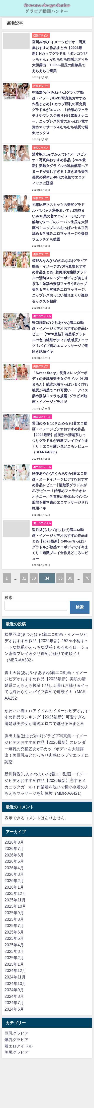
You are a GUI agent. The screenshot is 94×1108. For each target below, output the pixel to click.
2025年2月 (14, 958)
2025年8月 (14, 919)
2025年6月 (14, 932)
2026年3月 (14, 874)
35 (60, 578)
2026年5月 (14, 861)
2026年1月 (14, 887)
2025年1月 (14, 964)
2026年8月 (14, 842)
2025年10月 (15, 906)
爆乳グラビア (17, 1039)
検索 (9, 597)
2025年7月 (14, 926)
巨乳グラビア (17, 1033)
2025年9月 (14, 913)
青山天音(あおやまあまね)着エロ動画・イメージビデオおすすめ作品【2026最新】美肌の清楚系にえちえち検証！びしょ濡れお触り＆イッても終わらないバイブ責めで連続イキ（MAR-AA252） (47, 685)
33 (33, 578)
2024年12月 (15, 970)
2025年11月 (15, 900)
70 (87, 578)
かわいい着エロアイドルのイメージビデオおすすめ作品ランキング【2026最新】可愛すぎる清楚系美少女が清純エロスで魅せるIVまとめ (47, 717)
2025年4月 (14, 945)
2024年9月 (14, 990)
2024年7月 (14, 1003)
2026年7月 (14, 848)
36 (70, 578)
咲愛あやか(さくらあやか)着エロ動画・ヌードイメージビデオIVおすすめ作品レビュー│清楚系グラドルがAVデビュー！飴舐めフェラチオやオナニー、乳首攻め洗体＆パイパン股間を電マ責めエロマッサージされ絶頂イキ (60, 491)
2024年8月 (14, 996)
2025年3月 (14, 951)
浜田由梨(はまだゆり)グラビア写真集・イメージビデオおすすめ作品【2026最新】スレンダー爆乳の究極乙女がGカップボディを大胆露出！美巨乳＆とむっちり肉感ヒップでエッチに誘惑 (47, 748)
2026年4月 (14, 868)
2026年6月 (14, 855)
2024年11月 (15, 977)
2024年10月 (15, 983)
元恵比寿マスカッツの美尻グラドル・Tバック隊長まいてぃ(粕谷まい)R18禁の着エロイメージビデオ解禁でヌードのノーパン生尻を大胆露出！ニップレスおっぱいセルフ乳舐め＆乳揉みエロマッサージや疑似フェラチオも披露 (60, 222)
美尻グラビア (17, 1052)
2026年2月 (14, 881)
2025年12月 (15, 893)
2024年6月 (14, 1009)
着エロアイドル (19, 1046)
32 (24, 578)
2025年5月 (14, 938)
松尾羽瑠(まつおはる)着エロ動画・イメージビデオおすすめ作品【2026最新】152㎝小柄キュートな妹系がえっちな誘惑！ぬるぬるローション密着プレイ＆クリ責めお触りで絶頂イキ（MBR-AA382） (47, 647)
